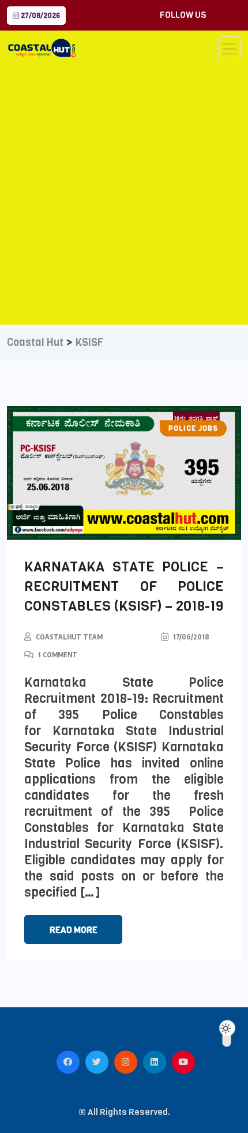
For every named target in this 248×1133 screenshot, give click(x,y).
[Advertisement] (124, 189)
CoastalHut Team (69, 637)
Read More (73, 930)
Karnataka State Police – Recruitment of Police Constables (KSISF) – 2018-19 (124, 586)
